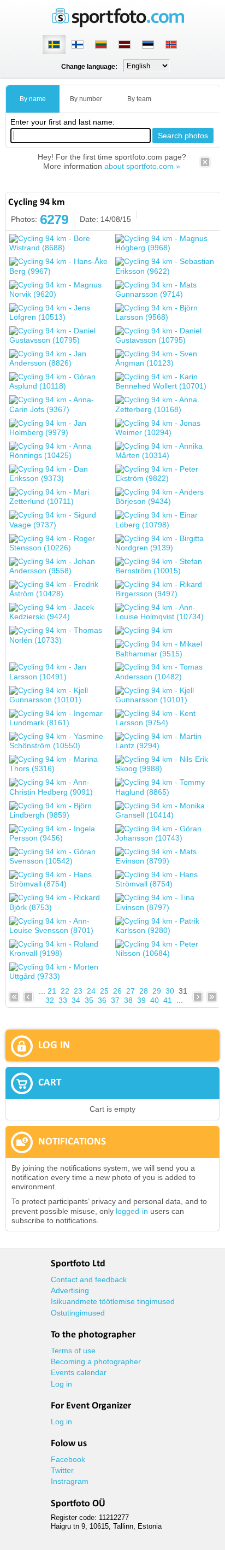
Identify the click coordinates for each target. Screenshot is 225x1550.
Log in (61, 1383)
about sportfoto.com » (142, 166)
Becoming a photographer (96, 1361)
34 (76, 1000)
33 (62, 1000)
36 (102, 1000)
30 (169, 991)
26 (117, 991)
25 (104, 991)
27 (130, 991)
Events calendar (78, 1372)
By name (33, 99)
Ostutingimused (78, 1312)
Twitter (62, 1470)
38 (128, 1000)
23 (78, 991)
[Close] (205, 165)
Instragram (69, 1481)
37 (115, 1000)
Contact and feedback (89, 1279)
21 (52, 991)
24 (91, 991)
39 (141, 1000)
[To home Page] (118, 25)
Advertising (70, 1290)
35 (89, 1000)
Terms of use (73, 1350)
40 (154, 1000)
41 (167, 1000)
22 (65, 991)
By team (139, 99)
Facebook (68, 1459)
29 (156, 991)
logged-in (132, 1211)
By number (86, 99)
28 (143, 991)
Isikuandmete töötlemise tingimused (113, 1301)
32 (49, 1000)
